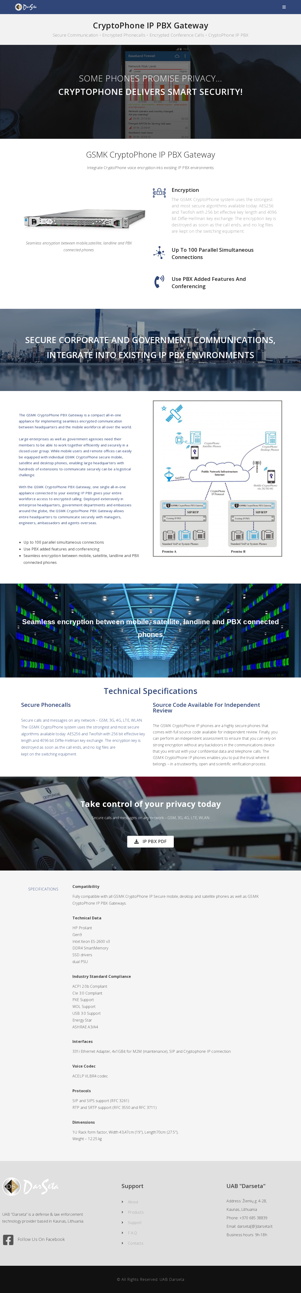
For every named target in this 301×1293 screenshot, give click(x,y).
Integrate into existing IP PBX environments (150, 355)
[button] (150, 842)
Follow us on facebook (41, 1239)
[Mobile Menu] (284, 7)
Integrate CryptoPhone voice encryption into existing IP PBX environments (150, 167)
